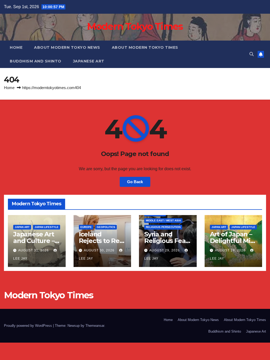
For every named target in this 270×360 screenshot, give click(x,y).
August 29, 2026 (165, 250)
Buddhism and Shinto (35, 61)
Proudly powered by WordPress (28, 326)
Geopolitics (106, 227)
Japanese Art (88, 61)
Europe (86, 227)
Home (16, 47)
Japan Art (22, 227)
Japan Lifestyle (47, 227)
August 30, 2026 (99, 250)
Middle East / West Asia (163, 220)
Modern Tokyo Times (135, 26)
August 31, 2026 (34, 250)
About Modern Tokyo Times (145, 47)
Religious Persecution (163, 227)
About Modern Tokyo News (67, 47)
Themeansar (94, 326)
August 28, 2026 (231, 250)
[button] (251, 54)
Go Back (135, 181)
